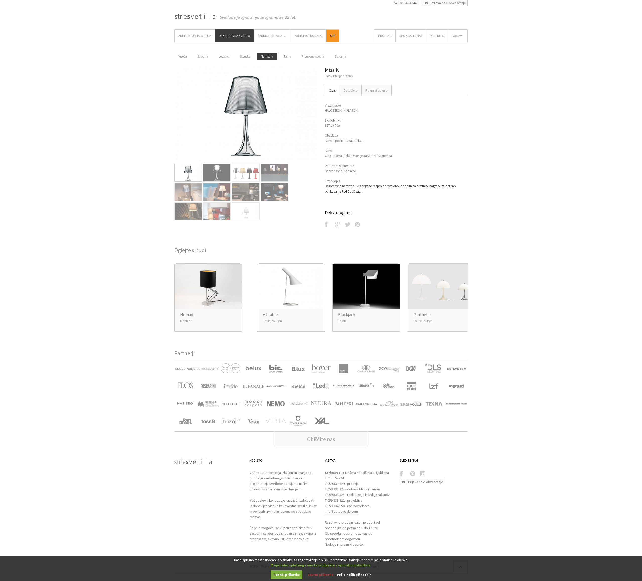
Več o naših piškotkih (354, 574)
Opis (332, 90)
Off (332, 36)
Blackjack (346, 314)
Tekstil (359, 141)
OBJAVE (458, 36)
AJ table (270, 314)
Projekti (385, 36)
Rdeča (337, 156)
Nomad (186, 314)
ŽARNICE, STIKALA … (272, 36)
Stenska (245, 56)
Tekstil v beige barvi (357, 156)
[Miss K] (245, 113)
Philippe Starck (343, 76)
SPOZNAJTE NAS (410, 36)
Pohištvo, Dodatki (308, 36)
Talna (287, 56)
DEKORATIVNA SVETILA (234, 36)
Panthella (422, 314)
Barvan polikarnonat (339, 141)
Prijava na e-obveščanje (448, 3)
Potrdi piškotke (286, 574)
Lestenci (224, 56)
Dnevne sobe (333, 171)
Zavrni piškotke (321, 574)
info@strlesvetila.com (341, 511)
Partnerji (437, 36)
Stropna (202, 56)
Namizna (267, 56)
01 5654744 (408, 3)
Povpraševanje (376, 90)
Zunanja (340, 56)
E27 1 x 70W (332, 125)
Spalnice (350, 171)
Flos (327, 76)
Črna (328, 156)
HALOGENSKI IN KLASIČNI (341, 110)
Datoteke (351, 90)
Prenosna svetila (313, 56)
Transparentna (382, 156)
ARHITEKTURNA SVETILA (194, 36)
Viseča (182, 56)
